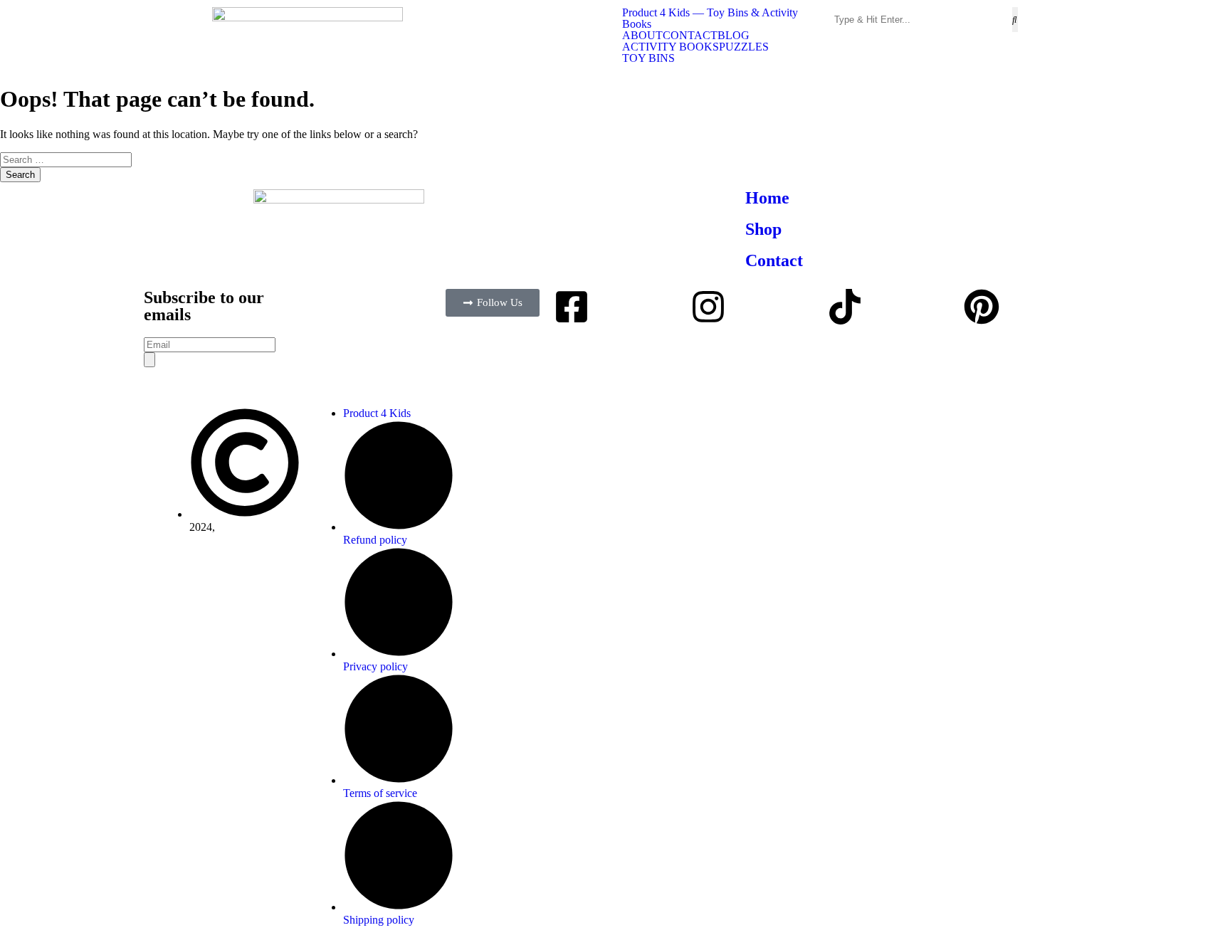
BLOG (734, 35)
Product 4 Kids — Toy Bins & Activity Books (710, 18)
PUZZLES (744, 47)
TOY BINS (648, 58)
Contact (774, 260)
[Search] (149, 359)
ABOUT (642, 35)
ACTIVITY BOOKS (670, 47)
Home (767, 198)
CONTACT (690, 35)
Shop (763, 229)
